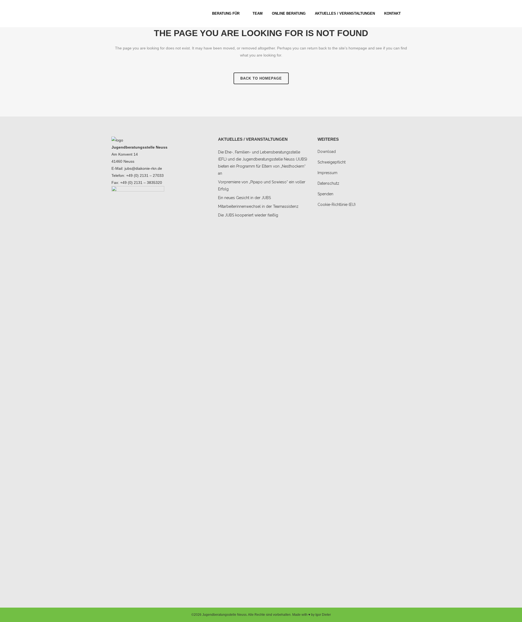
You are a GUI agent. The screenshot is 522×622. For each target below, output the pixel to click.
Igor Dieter (323, 615)
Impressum (327, 173)
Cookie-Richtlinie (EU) (337, 204)
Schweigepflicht (332, 162)
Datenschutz (328, 183)
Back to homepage (261, 78)
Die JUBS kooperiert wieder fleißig (248, 215)
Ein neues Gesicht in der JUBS (244, 198)
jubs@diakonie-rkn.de (143, 168)
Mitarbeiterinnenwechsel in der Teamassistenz (258, 206)
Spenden (325, 194)
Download (327, 151)
